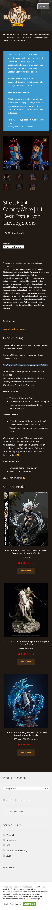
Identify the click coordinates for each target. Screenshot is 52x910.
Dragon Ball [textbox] (25, 788)
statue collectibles (34, 296)
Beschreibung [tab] (9, 321)
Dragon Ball (9, 37)
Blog (9, 855)
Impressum (12, 840)
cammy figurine (36, 281)
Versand (10, 835)
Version (6, 243)
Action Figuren (19, 269)
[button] (45, 140)
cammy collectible (21, 281)
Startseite (10, 34)
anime (17, 278)
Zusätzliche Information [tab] (14, 329)
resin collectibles (24, 290)
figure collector (34, 287)
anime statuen (37, 278)
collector (23, 287)
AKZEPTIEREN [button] (29, 904)
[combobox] (26, 788)
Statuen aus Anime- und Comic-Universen (32, 34)
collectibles (41, 284)
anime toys (7, 281)
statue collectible (18, 296)
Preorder (40, 269)
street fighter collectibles (21, 305)
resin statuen (15, 293)
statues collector (10, 302)
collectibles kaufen (11, 287)
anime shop (26, 278)
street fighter (24, 302)
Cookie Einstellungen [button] (12, 904)
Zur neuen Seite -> (37, 54)
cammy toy (20, 284)
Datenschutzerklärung (17, 850)
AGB (8, 845)
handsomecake (9, 290)
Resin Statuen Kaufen (31, 293)
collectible (30, 284)
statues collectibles (36, 299)
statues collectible (19, 299)
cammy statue (9, 284)
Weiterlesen (26, 570)
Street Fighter (31, 275)
